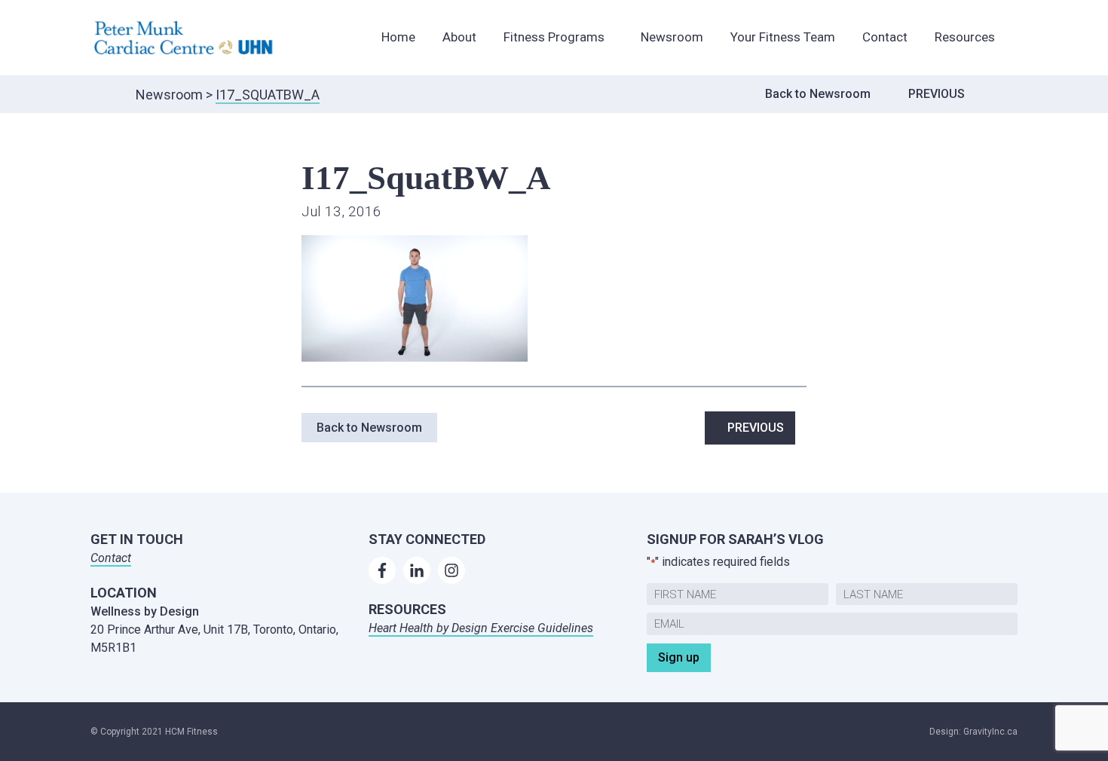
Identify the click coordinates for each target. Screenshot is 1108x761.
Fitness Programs (554, 36)
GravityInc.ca (990, 731)
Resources (965, 36)
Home (398, 36)
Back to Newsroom (818, 94)
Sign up (678, 657)
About (459, 36)
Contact (885, 36)
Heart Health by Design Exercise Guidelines (481, 628)
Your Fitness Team (782, 36)
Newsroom (672, 36)
